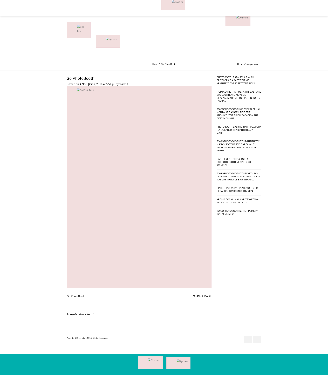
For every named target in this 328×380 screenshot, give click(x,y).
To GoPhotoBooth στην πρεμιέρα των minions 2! (237, 212)
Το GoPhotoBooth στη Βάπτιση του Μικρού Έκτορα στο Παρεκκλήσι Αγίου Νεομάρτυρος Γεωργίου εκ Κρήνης (238, 146)
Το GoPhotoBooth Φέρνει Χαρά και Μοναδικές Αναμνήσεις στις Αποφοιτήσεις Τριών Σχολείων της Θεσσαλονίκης (238, 114)
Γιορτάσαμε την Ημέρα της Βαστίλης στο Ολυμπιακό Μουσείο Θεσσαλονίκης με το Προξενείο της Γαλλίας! (239, 96)
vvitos (122, 84)
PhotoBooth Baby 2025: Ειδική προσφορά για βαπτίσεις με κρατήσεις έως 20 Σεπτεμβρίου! (236, 80)
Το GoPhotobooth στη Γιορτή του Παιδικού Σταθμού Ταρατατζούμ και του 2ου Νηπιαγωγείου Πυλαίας (238, 176)
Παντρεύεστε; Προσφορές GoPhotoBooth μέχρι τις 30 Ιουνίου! (234, 162)
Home (155, 64)
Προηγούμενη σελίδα (247, 64)
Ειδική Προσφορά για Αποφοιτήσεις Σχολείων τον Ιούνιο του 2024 (237, 189)
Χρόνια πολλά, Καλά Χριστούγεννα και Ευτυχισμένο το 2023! (237, 201)
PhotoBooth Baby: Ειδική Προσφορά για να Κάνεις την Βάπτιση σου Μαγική (239, 130)
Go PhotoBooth (80, 78)
